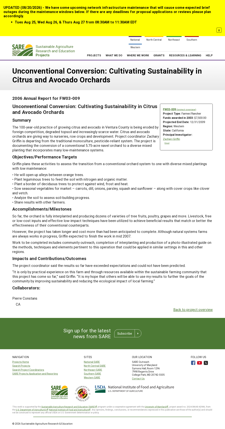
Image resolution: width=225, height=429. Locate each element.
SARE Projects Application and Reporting (35, 373)
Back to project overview (193, 309)
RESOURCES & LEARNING (185, 55)
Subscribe (124, 333)
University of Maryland (155, 406)
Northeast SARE (93, 369)
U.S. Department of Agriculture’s (31, 409)
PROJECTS (94, 55)
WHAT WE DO (114, 55)
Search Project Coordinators (28, 369)
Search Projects (21, 365)
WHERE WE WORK (138, 55)
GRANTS (159, 55)
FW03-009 (179, 109)
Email (167, 143)
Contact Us (138, 378)
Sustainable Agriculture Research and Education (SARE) (68, 406)
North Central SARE (95, 365)
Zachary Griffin (171, 138)
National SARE (92, 362)
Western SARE (92, 377)
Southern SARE (92, 373)
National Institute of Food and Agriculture (69, 409)
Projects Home (20, 362)
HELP (209, 55)
